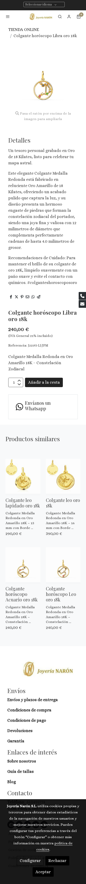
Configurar (30, 860)
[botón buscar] (60, 16)
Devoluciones (20, 730)
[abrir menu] (8, 16)
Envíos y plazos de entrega (32, 699)
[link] (41, 17)
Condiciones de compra (29, 710)
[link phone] (82, 296)
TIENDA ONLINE (23, 29)
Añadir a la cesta (44, 382)
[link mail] (82, 304)
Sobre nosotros (22, 761)
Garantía (15, 741)
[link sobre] (43, 671)
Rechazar (57, 860)
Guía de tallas (20, 771)
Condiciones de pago (26, 720)
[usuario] (69, 16)
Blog (11, 781)
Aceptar (43, 872)
